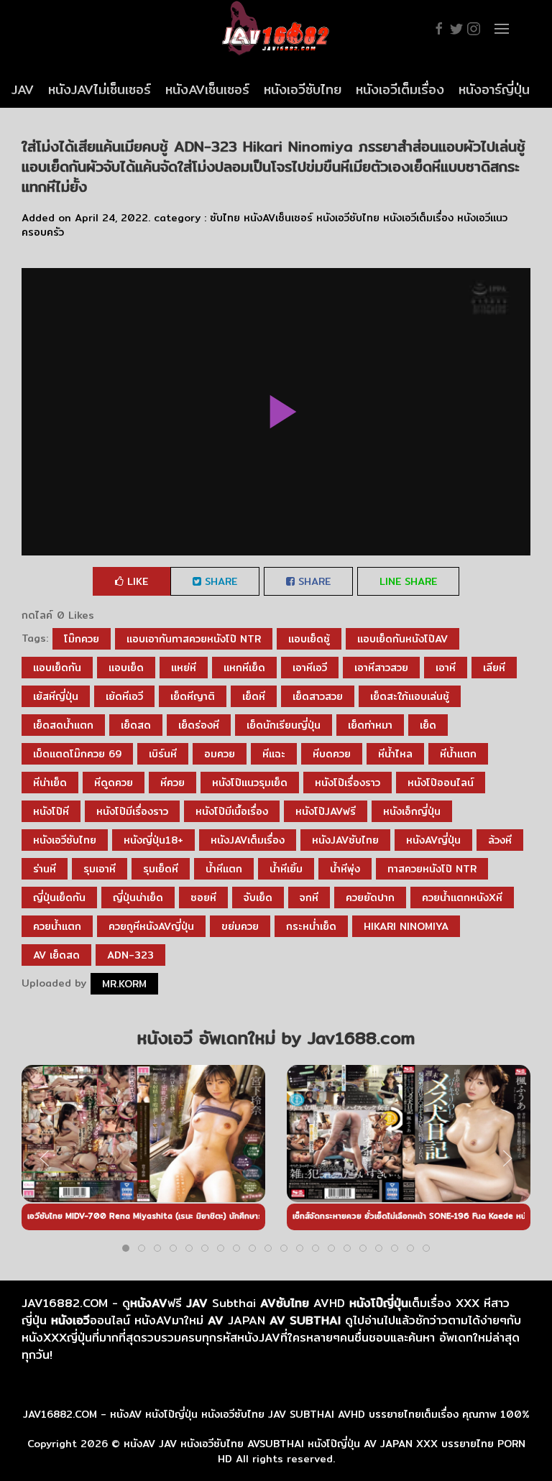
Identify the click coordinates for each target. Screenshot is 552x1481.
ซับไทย (225, 218)
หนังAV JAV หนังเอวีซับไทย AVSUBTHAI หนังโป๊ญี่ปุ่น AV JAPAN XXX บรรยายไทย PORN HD (324, 1451)
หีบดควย (332, 754)
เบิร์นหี (163, 754)
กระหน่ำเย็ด (311, 926)
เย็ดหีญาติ (192, 696)
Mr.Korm (124, 984)
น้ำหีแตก (224, 869)
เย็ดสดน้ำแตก (63, 725)
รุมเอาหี (99, 869)
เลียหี (494, 667)
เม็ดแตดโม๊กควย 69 (77, 754)
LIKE (136, 581)
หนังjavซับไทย (345, 840)
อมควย (219, 754)
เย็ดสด (136, 725)
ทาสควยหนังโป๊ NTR (432, 869)
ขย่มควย (240, 926)
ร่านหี (44, 869)
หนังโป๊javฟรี (325, 811)
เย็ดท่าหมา (370, 725)
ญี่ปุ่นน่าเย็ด (138, 897)
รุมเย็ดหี (160, 869)
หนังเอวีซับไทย (302, 89)
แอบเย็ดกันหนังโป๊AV (402, 639)
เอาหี (446, 667)
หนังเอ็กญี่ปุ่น (412, 811)
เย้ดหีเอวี (124, 696)
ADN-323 (130, 955)
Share (219, 581)
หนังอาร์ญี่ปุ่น (494, 89)
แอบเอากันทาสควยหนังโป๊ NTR (193, 639)
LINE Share (408, 581)
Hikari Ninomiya (406, 926)
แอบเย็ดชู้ (309, 639)
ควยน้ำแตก (57, 926)
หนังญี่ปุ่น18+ (153, 840)
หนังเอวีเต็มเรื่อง (400, 89)
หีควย (172, 782)
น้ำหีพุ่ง (345, 869)
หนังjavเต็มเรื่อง (248, 840)
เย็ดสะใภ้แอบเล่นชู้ (409, 696)
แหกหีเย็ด (244, 667)
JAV (23, 89)
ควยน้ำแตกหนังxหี (462, 897)
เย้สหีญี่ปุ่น (55, 696)
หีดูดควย (113, 782)
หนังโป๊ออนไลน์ (441, 782)
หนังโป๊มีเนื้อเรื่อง (232, 811)
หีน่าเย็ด (50, 782)
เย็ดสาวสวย (318, 696)
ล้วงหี (500, 840)
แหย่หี (183, 667)
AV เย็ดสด (56, 955)
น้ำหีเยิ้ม (286, 869)
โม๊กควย (81, 639)
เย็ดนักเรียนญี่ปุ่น (284, 725)
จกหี (309, 897)
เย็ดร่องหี (198, 725)
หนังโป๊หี (51, 811)
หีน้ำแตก (458, 754)
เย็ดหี (253, 696)
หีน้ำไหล (395, 754)
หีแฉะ (273, 754)
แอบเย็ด (126, 667)
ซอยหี (203, 897)
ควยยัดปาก (370, 897)
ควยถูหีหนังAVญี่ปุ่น (151, 926)
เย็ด (428, 725)
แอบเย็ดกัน (57, 667)
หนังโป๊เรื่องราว (347, 782)
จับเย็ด (258, 897)
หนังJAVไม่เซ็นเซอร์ (99, 89)
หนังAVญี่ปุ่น (433, 840)
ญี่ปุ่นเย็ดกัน (59, 897)
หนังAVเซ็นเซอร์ (207, 89)
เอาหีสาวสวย (381, 667)
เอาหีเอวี (310, 667)
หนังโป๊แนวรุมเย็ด (250, 782)
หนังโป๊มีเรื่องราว (132, 811)
